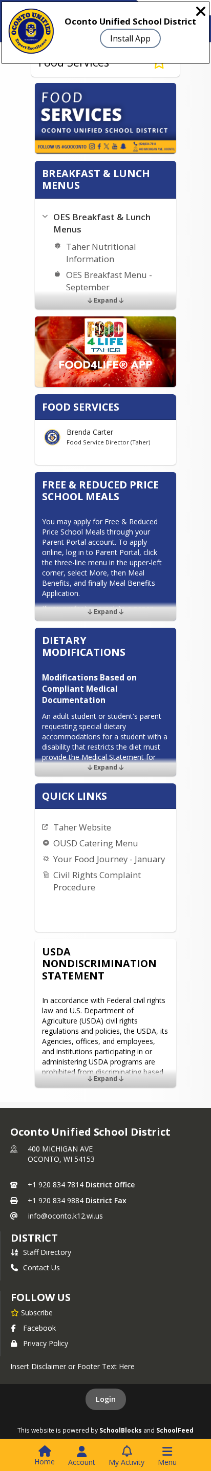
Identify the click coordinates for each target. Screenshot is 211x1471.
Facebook (39, 1328)
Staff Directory (47, 1252)
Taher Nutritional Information (101, 253)
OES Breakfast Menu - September (109, 281)
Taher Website (82, 827)
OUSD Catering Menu (95, 843)
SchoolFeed (175, 1430)
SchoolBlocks (120, 1430)
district (34, 1238)
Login (106, 1399)
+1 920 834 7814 (55, 1184)
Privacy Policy (45, 1343)
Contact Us (41, 1267)
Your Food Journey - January (109, 859)
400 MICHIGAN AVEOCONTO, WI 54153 (61, 1154)
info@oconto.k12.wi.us (65, 1216)
